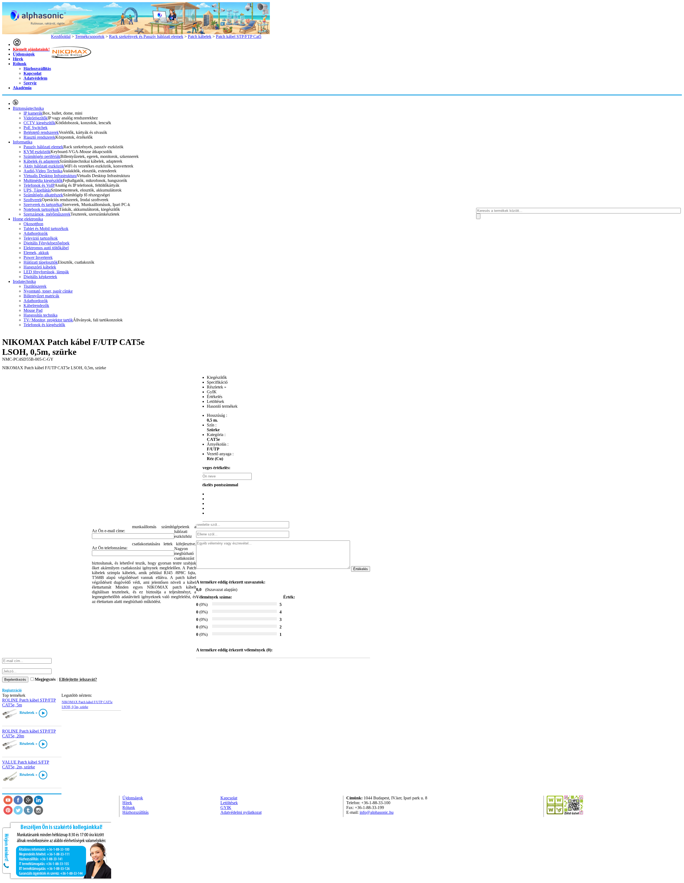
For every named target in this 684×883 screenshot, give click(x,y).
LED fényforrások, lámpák (46, 272)
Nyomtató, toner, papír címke (48, 291)
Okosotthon (33, 223)
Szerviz (30, 83)
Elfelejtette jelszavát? (78, 679)
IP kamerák (33, 113)
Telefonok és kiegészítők (44, 324)
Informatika (22, 142)
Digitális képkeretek (40, 276)
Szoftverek (33, 199)
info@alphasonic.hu (377, 812)
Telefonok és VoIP (39, 185)
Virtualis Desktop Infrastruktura (50, 175)
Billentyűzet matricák (41, 296)
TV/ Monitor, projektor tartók (48, 320)
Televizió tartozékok (41, 238)
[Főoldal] (17, 44)
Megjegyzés (45, 679)
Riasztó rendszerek (39, 137)
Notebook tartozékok (41, 209)
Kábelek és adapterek (42, 161)
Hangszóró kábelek (40, 267)
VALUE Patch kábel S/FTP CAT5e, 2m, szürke (25, 764)
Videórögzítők (36, 118)
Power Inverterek (38, 257)
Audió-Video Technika (43, 171)
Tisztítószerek (35, 286)
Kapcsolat (32, 73)
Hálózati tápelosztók (41, 262)
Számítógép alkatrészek (43, 195)
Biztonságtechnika (28, 108)
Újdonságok (24, 54)
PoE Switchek (36, 127)
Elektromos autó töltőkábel (46, 248)
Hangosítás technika (40, 315)
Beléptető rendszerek (41, 132)
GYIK (225, 807)
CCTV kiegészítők (39, 122)
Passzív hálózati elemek (43, 147)
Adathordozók (36, 233)
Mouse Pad (33, 310)
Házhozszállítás (37, 68)
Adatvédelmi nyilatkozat (241, 812)
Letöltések (229, 802)
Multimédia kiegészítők (43, 180)
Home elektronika (28, 219)
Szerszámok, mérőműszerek (47, 214)
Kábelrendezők (36, 305)
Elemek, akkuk (36, 252)
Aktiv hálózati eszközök (44, 166)
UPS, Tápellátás (37, 190)
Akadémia (22, 87)
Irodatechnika (24, 281)
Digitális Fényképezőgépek (46, 243)
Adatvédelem (35, 78)
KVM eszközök (37, 151)
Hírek (18, 59)
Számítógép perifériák (42, 156)
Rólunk (19, 63)
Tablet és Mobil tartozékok (46, 228)
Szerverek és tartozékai (43, 204)
